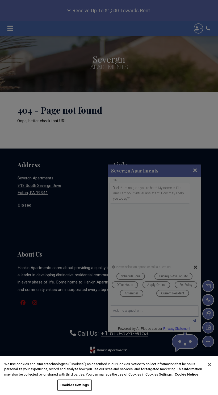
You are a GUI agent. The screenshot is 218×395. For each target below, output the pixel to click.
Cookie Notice (186, 374)
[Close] (209, 365)
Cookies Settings (74, 385)
